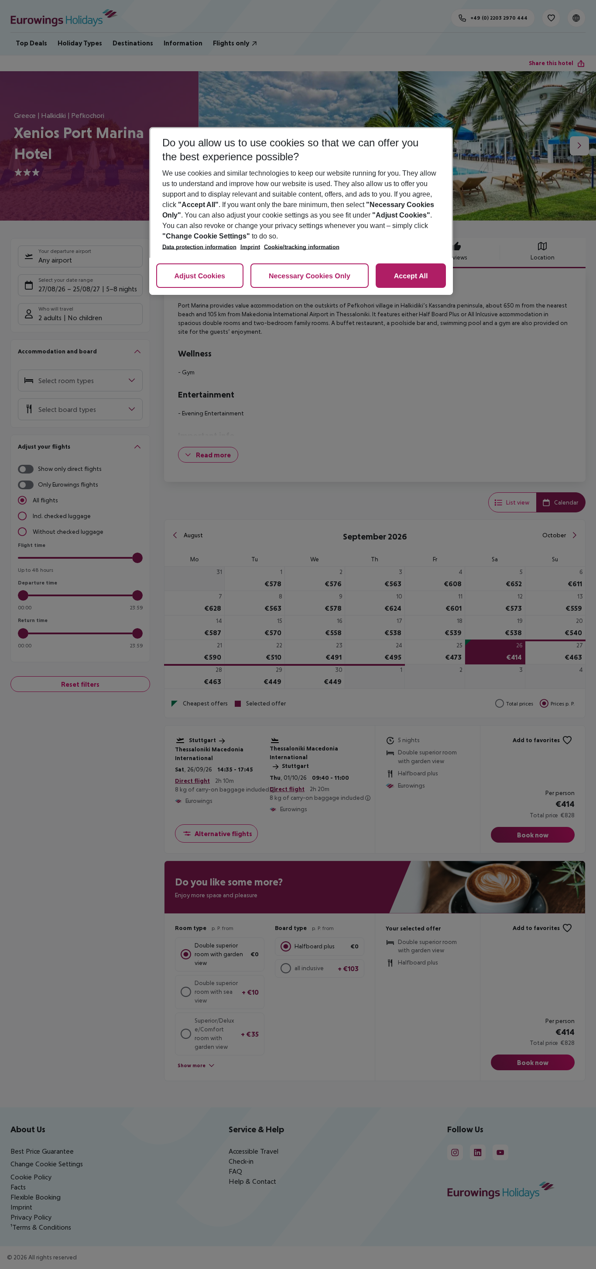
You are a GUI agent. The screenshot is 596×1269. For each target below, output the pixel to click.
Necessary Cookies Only (309, 276)
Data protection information (199, 247)
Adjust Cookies (200, 276)
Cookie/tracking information (301, 247)
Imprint (250, 247)
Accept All (411, 276)
